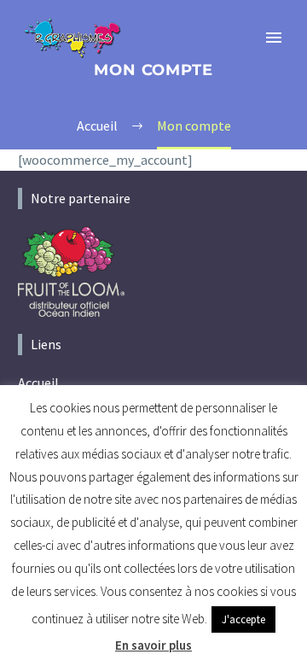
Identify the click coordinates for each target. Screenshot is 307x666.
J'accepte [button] (243, 619)
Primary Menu (273, 37)
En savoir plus (153, 645)
